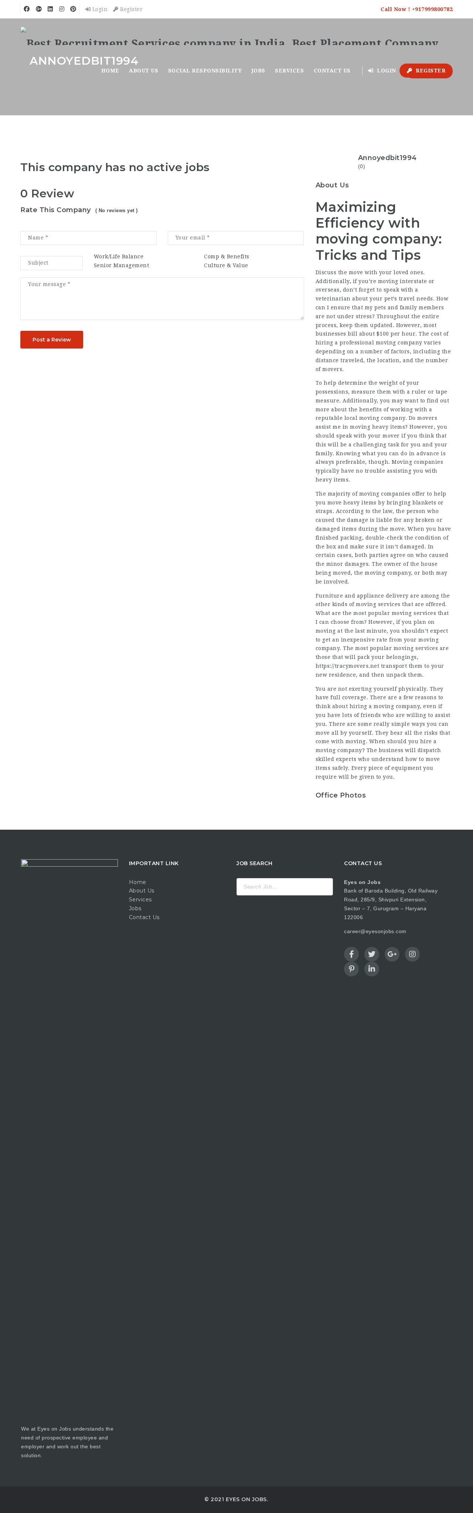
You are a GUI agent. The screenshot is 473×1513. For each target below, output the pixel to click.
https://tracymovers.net (348, 666)
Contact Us (144, 917)
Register (131, 9)
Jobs (258, 71)
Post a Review (52, 339)
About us (143, 71)
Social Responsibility (205, 71)
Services (289, 71)
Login (99, 9)
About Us (141, 890)
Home (110, 71)
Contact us (332, 71)
